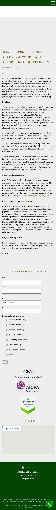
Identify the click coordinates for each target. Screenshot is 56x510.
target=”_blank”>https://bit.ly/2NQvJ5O (31, 196)
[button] (53, 3)
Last (4, 295)
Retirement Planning (17, 350)
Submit (4, 362)
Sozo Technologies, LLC (28, 507)
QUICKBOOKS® (15, 335)
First (4, 286)
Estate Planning (15, 345)
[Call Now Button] (49, 504)
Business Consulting (16, 330)
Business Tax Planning (17, 320)
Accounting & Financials (18, 340)
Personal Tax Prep (16, 325)
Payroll (11, 355)
